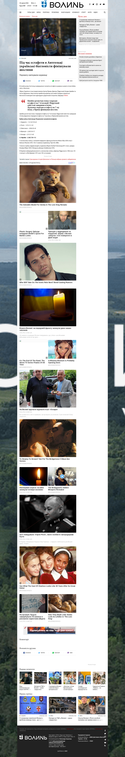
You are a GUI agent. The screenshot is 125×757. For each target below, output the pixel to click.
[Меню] (20, 12)
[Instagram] (97, 5)
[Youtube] (103, 5)
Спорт (83, 12)
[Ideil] (62, 751)
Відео (96, 12)
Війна (39, 12)
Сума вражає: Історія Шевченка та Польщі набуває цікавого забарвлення (53, 159)
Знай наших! (65, 12)
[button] (33, 3)
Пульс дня (31, 12)
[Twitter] (93, 5)
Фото (90, 12)
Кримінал (75, 12)
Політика (46, 12)
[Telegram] (100, 5)
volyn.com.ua (70, 729)
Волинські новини (24, 16)
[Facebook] (90, 5)
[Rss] (105, 745)
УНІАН (66, 95)
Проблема (55, 12)
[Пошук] (104, 12)
